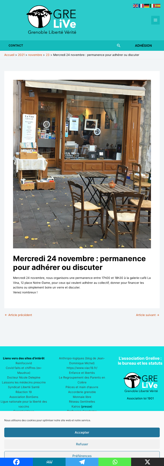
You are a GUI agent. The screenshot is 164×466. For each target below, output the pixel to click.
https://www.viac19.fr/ (82, 368)
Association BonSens (23, 397)
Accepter (82, 432)
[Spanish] (158, 5)
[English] (136, 5)
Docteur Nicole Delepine (23, 377)
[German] (147, 5)
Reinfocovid (24, 363)
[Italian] (152, 5)
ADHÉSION (143, 46)
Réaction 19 (24, 392)
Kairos (76, 406)
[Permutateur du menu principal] (155, 20)
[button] (15, 45)
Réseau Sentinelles (82, 401)
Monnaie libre (82, 397)
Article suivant (147, 315)
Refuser (82, 444)
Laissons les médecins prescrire (24, 382)
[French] (141, 5)
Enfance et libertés (82, 372)
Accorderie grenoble (82, 392)
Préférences (82, 456)
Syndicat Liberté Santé (24, 387)
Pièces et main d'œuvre (82, 387)
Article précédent (18, 315)
